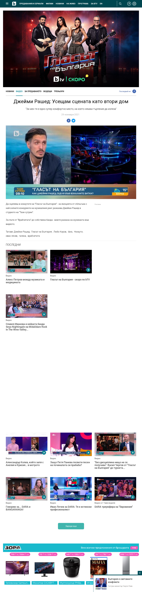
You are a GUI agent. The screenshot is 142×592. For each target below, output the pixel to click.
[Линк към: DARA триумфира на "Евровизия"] (115, 498)
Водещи (47, 91)
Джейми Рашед (22, 231)
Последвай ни (125, 91)
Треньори (59, 91)
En (101, 4)
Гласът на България (41, 231)
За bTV (94, 4)
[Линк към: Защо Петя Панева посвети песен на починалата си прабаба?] (71, 453)
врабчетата (34, 235)
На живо (70, 4)
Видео (19, 91)
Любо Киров (60, 231)
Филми (49, 4)
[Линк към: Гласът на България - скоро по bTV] (71, 271)
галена (22, 235)
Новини (60, 4)
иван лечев (11, 235)
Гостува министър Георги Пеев (120, 586)
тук (134, 548)
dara (70, 231)
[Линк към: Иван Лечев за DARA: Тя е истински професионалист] (71, 498)
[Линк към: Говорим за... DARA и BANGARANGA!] (26, 498)
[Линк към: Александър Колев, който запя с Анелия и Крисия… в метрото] (26, 453)
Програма (83, 4)
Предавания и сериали (31, 4)
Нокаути (78, 231)
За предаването (33, 91)
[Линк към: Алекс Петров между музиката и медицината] (26, 271)
